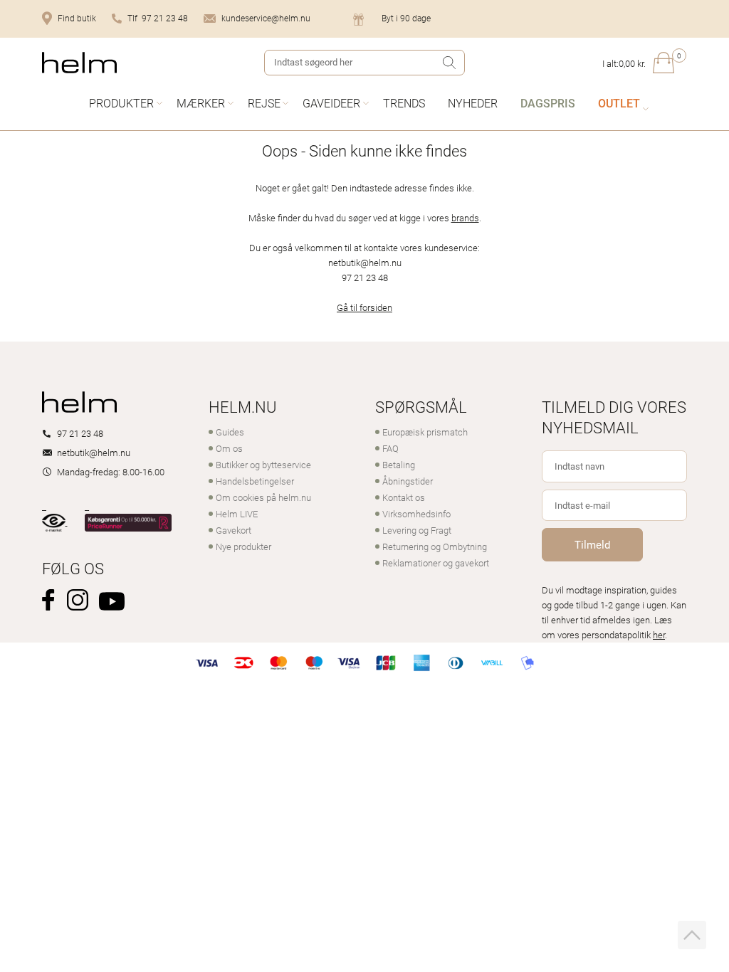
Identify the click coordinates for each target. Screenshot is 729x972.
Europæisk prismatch (425, 432)
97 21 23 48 (80, 433)
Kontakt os (403, 497)
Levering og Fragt (416, 530)
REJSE (264, 102)
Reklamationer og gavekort (435, 562)
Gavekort (233, 530)
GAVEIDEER (331, 102)
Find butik (77, 17)
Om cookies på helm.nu (263, 497)
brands (465, 217)
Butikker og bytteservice (263, 464)
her (659, 634)
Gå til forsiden (364, 307)
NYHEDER (473, 102)
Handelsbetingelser (255, 481)
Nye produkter (243, 546)
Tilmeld (592, 544)
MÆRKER (201, 102)
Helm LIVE (237, 513)
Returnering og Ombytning (434, 546)
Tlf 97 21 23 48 (157, 17)
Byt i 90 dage (406, 17)
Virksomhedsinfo (416, 513)
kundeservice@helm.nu (265, 17)
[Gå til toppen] (692, 935)
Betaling (398, 464)
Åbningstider (407, 481)
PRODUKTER (121, 102)
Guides (230, 432)
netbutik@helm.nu (93, 452)
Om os (229, 448)
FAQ (390, 448)
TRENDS (404, 102)
